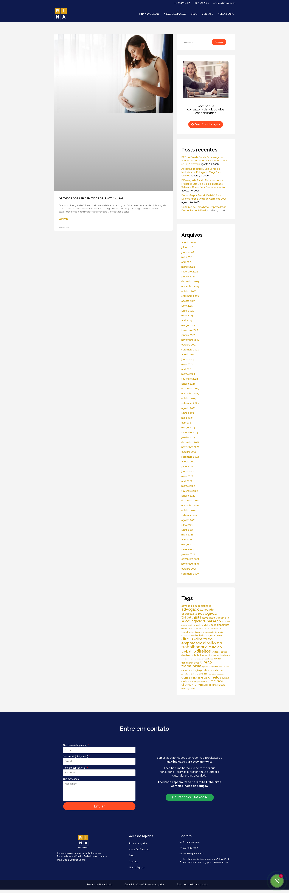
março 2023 (188, 427)
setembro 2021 (190, 515)
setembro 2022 (190, 456)
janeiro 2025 (188, 335)
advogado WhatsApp (203, 621)
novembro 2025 (190, 286)
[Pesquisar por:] (196, 41)
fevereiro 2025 (189, 330)
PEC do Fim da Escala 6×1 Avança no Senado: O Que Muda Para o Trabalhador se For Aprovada (204, 160)
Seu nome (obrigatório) (75, 745)
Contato (207, 14)
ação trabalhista (220, 625)
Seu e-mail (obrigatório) (76, 756)
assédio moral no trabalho (199, 625)
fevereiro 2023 (189, 432)
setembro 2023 (190, 403)
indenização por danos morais (203, 670)
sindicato (206, 681)
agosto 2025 (188, 301)
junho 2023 (187, 412)
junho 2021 (187, 529)
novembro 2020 (190, 564)
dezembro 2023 (190, 388)
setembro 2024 (190, 349)
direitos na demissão (219, 655)
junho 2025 (187, 310)
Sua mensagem (71, 779)
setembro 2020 (190, 573)
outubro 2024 (189, 344)
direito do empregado (197, 641)
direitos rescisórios (188, 659)
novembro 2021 (190, 505)
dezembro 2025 (190, 281)
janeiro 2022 (188, 495)
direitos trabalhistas (205, 659)
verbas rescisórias (208, 685)
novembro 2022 (190, 447)
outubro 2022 (188, 451)
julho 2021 (187, 525)
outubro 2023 (188, 398)
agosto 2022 (188, 461)
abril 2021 (186, 539)
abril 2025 (186, 320)
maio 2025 (187, 315)
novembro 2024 (190, 339)
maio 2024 (187, 364)
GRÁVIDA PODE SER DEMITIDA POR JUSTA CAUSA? (91, 198)
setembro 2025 (190, 296)
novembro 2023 (190, 393)
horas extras (212, 666)
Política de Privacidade (99, 884)
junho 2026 (187, 252)
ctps (192, 632)
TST (195, 685)
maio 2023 (187, 417)
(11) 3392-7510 (201, 3)
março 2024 (188, 374)
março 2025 (188, 325)
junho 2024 (187, 359)
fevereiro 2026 (189, 271)
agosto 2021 (188, 520)
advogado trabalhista (199, 615)
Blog (194, 14)
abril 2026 (186, 262)
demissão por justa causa (208, 635)
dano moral (199, 632)
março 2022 (188, 486)
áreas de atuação (175, 14)
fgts (203, 667)
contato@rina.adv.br (224, 3)
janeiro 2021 (188, 554)
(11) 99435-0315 (182, 3)
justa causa (204, 674)
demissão (209, 632)
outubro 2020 (189, 568)
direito (188, 638)
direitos (203, 651)
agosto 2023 (188, 408)
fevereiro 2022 (189, 490)
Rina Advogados (149, 14)
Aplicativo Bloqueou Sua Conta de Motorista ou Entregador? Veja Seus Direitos (201, 172)
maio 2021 (187, 534)
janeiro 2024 (188, 383)
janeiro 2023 (188, 437)
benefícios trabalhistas (193, 628)
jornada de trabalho (189, 674)
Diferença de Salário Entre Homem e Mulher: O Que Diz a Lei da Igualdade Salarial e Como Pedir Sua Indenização (203, 184)
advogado (190, 609)
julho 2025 (187, 305)
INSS (221, 670)
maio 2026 (187, 257)
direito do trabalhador (201, 645)
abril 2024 (186, 369)
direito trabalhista (196, 664)
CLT (207, 628)
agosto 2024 (188, 354)
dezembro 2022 (190, 442)
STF (213, 681)
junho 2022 (187, 471)
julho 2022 (187, 466)
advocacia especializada (196, 605)
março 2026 (188, 266)
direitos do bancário (219, 652)
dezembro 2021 (190, 500)
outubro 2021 (188, 510)
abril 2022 (186, 481)
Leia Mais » (64, 219)
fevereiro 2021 (189, 549)
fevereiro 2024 (189, 378)
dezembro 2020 (190, 559)
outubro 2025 (188, 291)
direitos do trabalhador (194, 655)
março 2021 (188, 544)
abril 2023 (186, 422)
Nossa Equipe (226, 14)
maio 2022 (187, 476)
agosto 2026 (188, 242)
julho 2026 (187, 247)
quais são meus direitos (201, 677)
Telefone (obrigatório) (75, 767)
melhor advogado (217, 674)
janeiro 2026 (188, 276)
